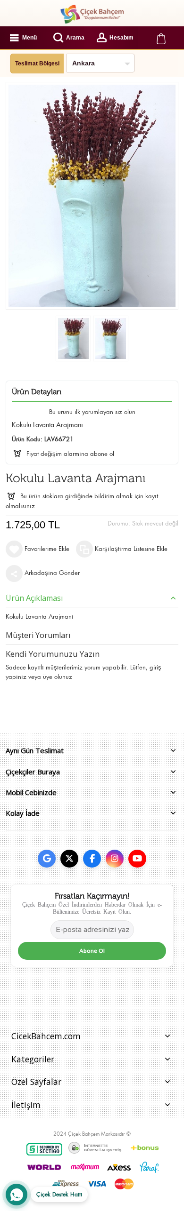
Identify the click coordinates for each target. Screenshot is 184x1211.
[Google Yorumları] (47, 859)
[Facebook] (92, 859)
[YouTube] (137, 859)
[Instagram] (115, 859)
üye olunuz (57, 677)
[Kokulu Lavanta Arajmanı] (73, 338)
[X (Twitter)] (69, 859)
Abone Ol (92, 951)
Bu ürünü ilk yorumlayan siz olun (92, 412)
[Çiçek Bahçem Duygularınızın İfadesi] (91, 14)
